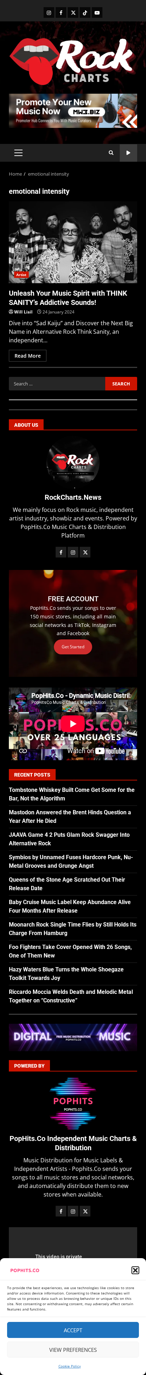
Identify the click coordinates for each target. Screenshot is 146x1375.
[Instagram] (49, 12)
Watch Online (128, 153)
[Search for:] (57, 383)
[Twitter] (73, 12)
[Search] (111, 153)
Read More (28, 355)
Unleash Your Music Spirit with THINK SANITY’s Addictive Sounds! (73, 242)
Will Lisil (23, 312)
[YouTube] (97, 12)
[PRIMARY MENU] (18, 153)
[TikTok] (85, 12)
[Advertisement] (73, 110)
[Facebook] (61, 12)
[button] (135, 1270)
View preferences (73, 1349)
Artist (21, 274)
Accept (73, 1330)
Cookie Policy (69, 1366)
